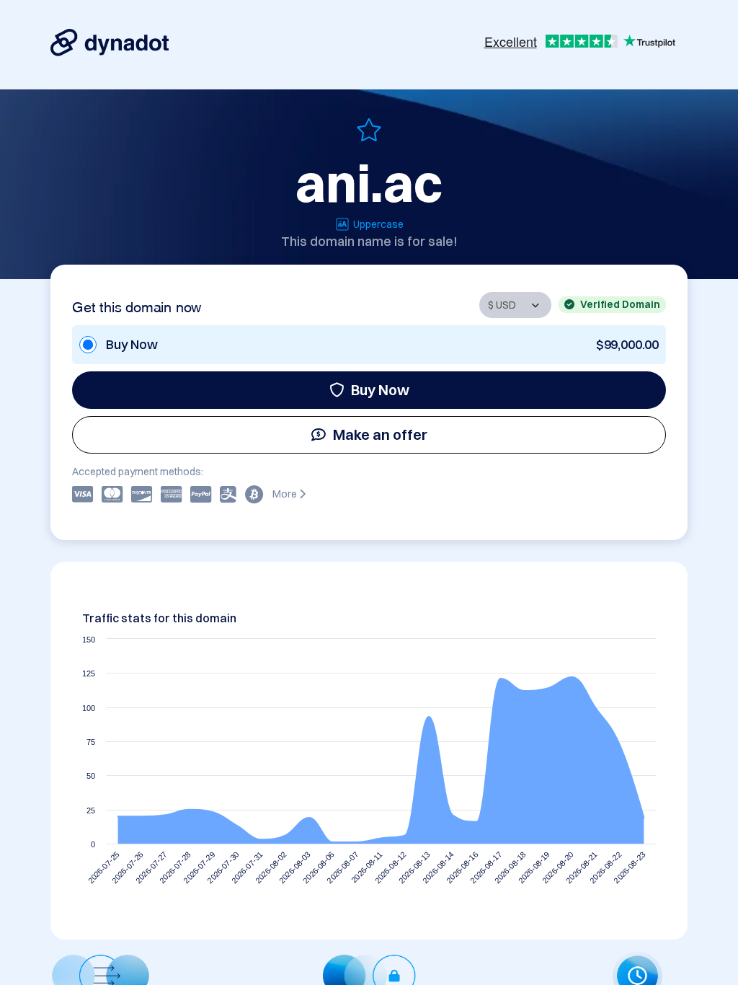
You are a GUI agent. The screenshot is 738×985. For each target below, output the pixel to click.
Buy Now (380, 390)
